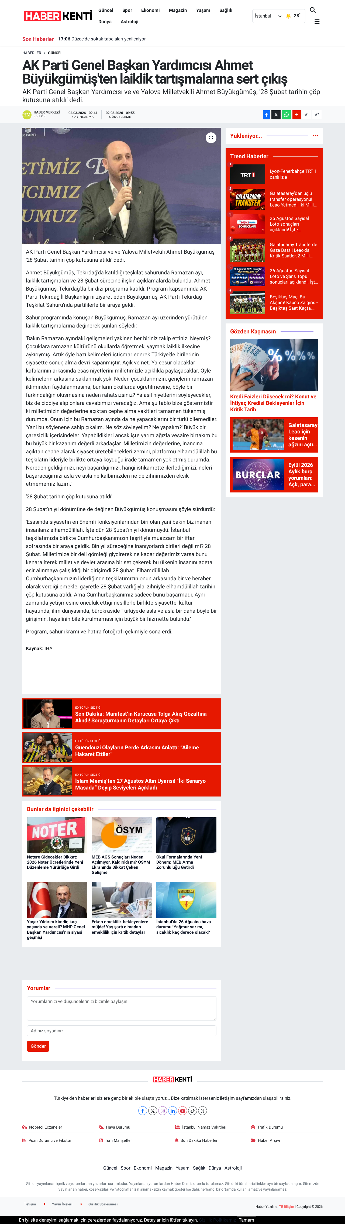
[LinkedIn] (172, 1110)
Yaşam (203, 10)
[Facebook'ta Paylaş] (266, 114)
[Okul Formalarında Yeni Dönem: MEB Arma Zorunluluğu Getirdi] (186, 834)
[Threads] (202, 1110)
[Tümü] (315, 135)
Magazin (178, 10)
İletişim (30, 1204)
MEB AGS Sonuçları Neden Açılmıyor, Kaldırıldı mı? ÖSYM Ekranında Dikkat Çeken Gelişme (121, 864)
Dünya (105, 21)
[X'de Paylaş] (276, 114)
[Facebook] (142, 1110)
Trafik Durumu (270, 1127)
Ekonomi (150, 10)
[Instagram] (162, 1110)
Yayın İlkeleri (61, 1204)
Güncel (105, 10)
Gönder (38, 1046)
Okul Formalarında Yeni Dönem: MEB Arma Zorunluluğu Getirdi (179, 862)
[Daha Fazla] (296, 114)
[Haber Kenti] (58, 15)
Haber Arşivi (269, 1140)
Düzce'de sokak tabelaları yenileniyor (102, 39)
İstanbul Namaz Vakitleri (204, 1127)
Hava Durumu (118, 1127)
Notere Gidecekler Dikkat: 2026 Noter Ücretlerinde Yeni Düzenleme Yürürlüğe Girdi (55, 862)
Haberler (31, 53)
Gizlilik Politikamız (217, 1220)
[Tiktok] (192, 1110)
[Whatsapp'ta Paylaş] (286, 114)
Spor (127, 10)
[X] (152, 1110)
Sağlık (225, 10)
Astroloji (130, 21)
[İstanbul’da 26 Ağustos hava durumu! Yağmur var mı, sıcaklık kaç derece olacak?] (186, 899)
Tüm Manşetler (118, 1140)
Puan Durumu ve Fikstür (50, 1140)
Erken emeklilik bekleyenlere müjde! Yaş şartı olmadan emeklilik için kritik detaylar (120, 927)
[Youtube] (182, 1110)
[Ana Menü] (315, 22)
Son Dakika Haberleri (200, 1140)
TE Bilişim (286, 1207)
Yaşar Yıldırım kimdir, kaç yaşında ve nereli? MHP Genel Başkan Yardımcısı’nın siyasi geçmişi (56, 929)
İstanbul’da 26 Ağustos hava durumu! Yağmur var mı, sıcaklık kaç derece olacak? (183, 927)
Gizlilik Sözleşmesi (103, 1204)
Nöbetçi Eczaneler (45, 1127)
